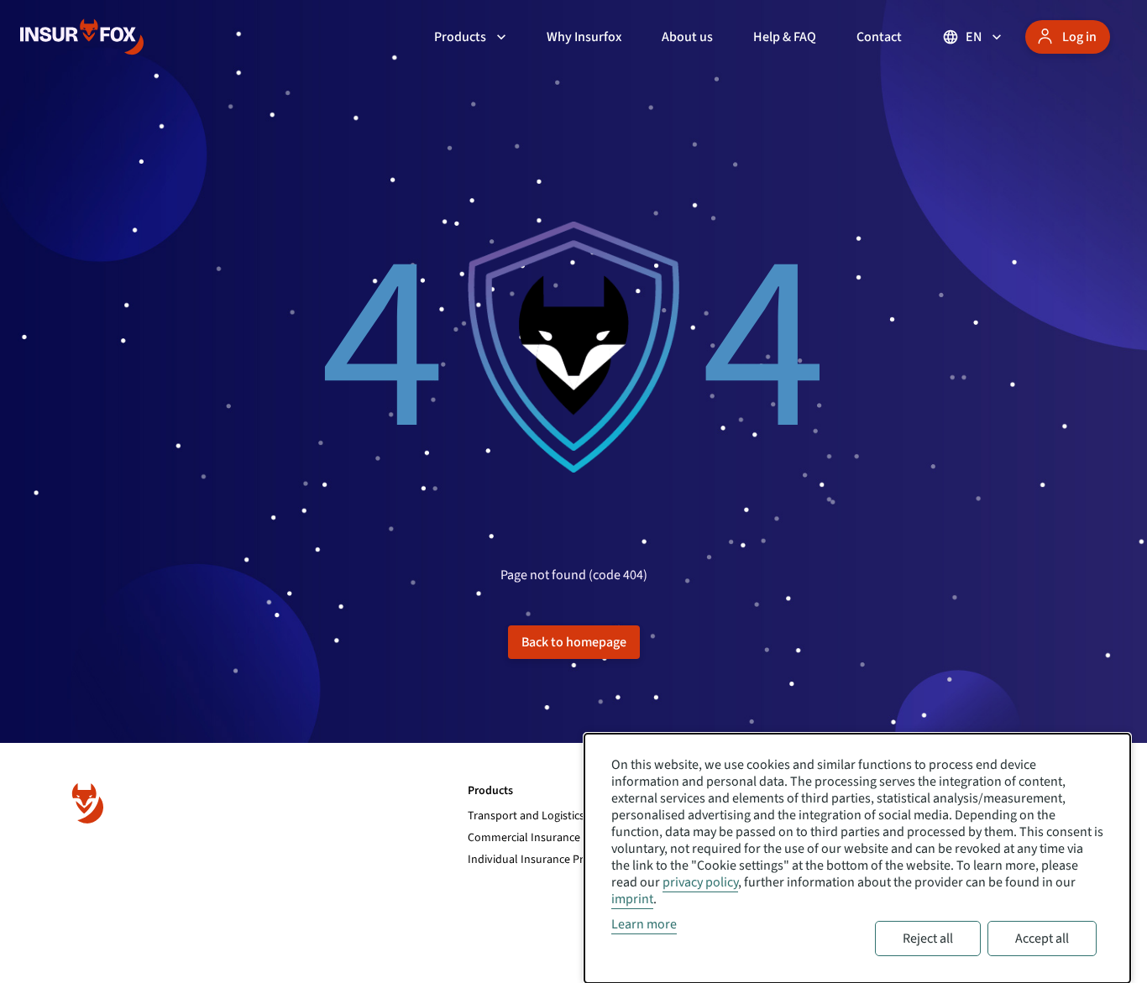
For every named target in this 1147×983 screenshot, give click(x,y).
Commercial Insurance (524, 837)
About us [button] (687, 37)
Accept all (1042, 938)
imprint (632, 899)
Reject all (928, 938)
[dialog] (857, 858)
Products (460, 37)
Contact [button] (879, 37)
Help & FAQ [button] (784, 37)
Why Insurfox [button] (584, 37)
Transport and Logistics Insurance (552, 816)
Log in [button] (1079, 37)
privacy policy (700, 882)
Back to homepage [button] (573, 642)
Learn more (644, 924)
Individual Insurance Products (543, 859)
